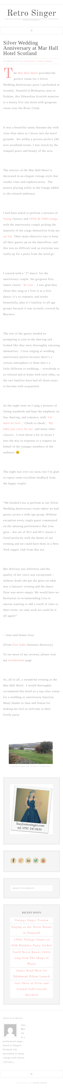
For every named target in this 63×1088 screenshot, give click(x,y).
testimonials (16, 660)
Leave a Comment (45, 61)
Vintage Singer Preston (31, 920)
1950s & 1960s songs (43, 218)
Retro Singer (31, 13)
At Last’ (28, 284)
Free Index (19, 644)
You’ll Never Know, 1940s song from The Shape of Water (31, 958)
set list (7, 236)
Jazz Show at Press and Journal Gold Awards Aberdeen (31, 989)
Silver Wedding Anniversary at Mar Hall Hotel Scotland (30, 48)
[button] (31, 30)
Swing (7, 218)
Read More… (9, 1062)
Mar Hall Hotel (28, 73)
